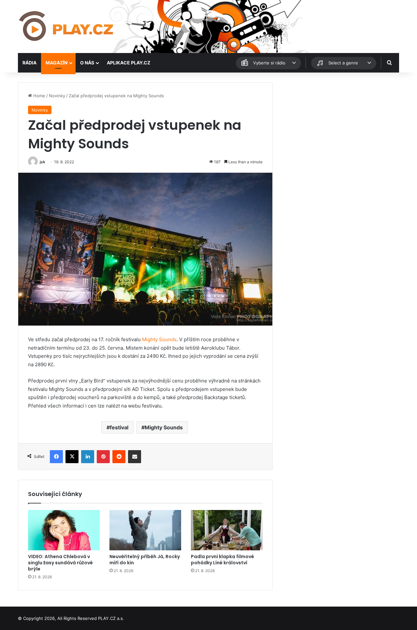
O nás (87, 62)
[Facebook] (56, 456)
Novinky (57, 95)
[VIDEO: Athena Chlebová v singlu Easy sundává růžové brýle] (64, 530)
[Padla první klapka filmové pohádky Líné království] (227, 530)
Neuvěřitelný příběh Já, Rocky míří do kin (144, 559)
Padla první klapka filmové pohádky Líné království (222, 559)
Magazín (56, 62)
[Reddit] (118, 456)
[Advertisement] (339, 127)
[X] (72, 456)
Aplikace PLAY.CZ (128, 62)
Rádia (29, 62)
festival (119, 427)
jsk (42, 161)
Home (38, 95)
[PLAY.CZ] (67, 26)
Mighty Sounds (159, 339)
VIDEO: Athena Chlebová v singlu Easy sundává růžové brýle (60, 562)
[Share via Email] (134, 456)
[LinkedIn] (87, 456)
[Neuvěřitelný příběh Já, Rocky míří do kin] (145, 530)
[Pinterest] (103, 456)
